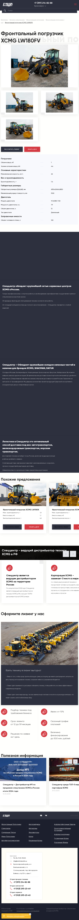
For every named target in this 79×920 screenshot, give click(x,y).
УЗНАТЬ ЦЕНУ (32, 149)
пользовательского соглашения (28, 911)
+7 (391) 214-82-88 (43, 3)
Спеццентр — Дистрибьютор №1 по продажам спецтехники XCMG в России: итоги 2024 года (21, 787)
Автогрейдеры (34, 824)
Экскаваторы (34, 832)
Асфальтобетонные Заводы (64, 824)
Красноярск (39, 6)
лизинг (12, 527)
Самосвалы (5, 828)
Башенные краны (35, 841)
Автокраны (33, 828)
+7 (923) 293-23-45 (22, 895)
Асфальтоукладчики (61, 834)
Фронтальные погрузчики (11, 824)
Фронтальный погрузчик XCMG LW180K (21, 509)
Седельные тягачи (8, 832)
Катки (31, 836)
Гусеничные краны (61, 838)
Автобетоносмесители (10, 841)
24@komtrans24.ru (20, 861)
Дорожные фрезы (61, 842)
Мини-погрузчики (8, 836)
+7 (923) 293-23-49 (22, 888)
